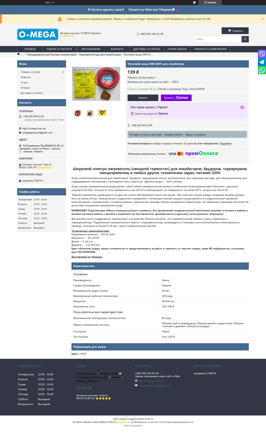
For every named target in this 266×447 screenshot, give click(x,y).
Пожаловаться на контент (145, 422)
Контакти (117, 49)
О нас (24, 82)
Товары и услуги (30, 71)
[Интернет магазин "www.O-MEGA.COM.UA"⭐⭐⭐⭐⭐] (37, 39)
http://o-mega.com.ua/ (34, 128)
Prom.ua (149, 419)
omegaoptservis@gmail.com (37, 132)
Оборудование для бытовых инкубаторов (51, 54)
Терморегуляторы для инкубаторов (100, 54)
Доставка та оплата (146, 49)
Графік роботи (177, 49)
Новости (26, 77)
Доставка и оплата (32, 92)
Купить (143, 97)
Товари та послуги (59, 49)
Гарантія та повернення (210, 49)
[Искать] (245, 39)
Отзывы (25, 87)
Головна (30, 49)
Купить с (169, 97)
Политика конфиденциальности (177, 422)
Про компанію (90, 49)
